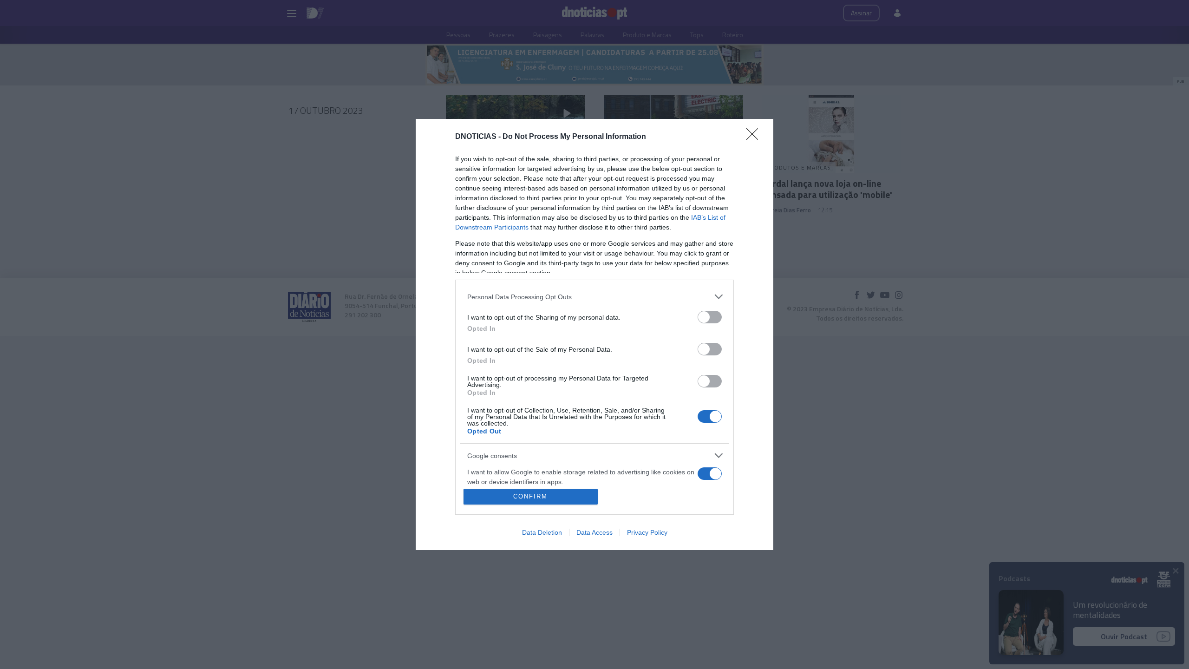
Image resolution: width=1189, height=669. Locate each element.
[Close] (755, 137)
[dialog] (594, 334)
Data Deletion (542, 532)
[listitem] (594, 297)
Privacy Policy (647, 532)
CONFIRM (530, 496)
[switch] (710, 317)
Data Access (594, 532)
